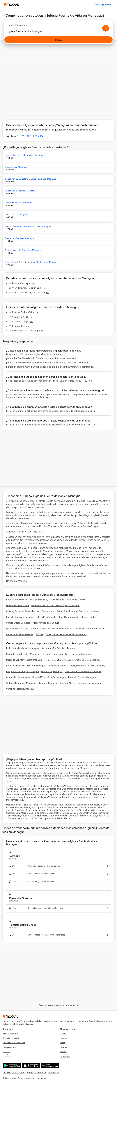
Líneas (63, 1033)
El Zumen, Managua (48, 683)
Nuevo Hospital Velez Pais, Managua (83, 671)
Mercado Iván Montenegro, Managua (24, 660)
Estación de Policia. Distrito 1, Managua (25, 665)
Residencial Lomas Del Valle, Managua (67, 665)
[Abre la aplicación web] (50, 1065)
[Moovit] (11, 5)
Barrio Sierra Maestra (16, 599)
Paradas (63, 1047)
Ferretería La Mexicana (17, 605)
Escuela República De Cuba (19, 617)
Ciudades (64, 1052)
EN (7, 1054)
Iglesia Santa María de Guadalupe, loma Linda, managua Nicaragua (38, 628)
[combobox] (58, 26)
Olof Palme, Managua (51, 671)
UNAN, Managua (96, 665)
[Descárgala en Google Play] (12, 1065)
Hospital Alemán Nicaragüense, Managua (80, 683)
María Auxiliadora (38, 599)
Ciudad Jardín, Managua (18, 677)
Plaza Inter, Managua (52, 654)
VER (33, 283)
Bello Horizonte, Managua (77, 654)
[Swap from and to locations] (105, 28)
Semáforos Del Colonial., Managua (58, 648)
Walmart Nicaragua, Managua (20, 683)
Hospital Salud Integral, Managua (22, 671)
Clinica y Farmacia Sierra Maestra (22, 611)
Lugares (63, 1038)
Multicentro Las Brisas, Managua (22, 648)
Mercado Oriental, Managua (82, 677)
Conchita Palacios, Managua (20, 689)
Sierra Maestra (57, 599)
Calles (62, 1042)
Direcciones (65, 1056)
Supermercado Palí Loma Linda (79, 617)
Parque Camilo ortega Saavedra (72, 611)
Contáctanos (53, 1072)
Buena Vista (48, 611)
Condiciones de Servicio (14, 1072)
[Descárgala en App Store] (31, 1065)
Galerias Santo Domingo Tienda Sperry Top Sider (55, 605)
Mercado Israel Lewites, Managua (22, 654)
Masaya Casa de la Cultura (46, 623)
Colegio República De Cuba (49, 617)
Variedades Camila (76, 599)
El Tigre (39, 634)
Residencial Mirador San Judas (89, 628)
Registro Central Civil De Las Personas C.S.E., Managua (72, 660)
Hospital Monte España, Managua (49, 677)
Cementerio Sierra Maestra (19, 634)
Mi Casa (95, 611)
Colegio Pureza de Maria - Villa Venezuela (66, 634)
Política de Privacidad (36, 1072)
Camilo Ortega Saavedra (18, 623)
